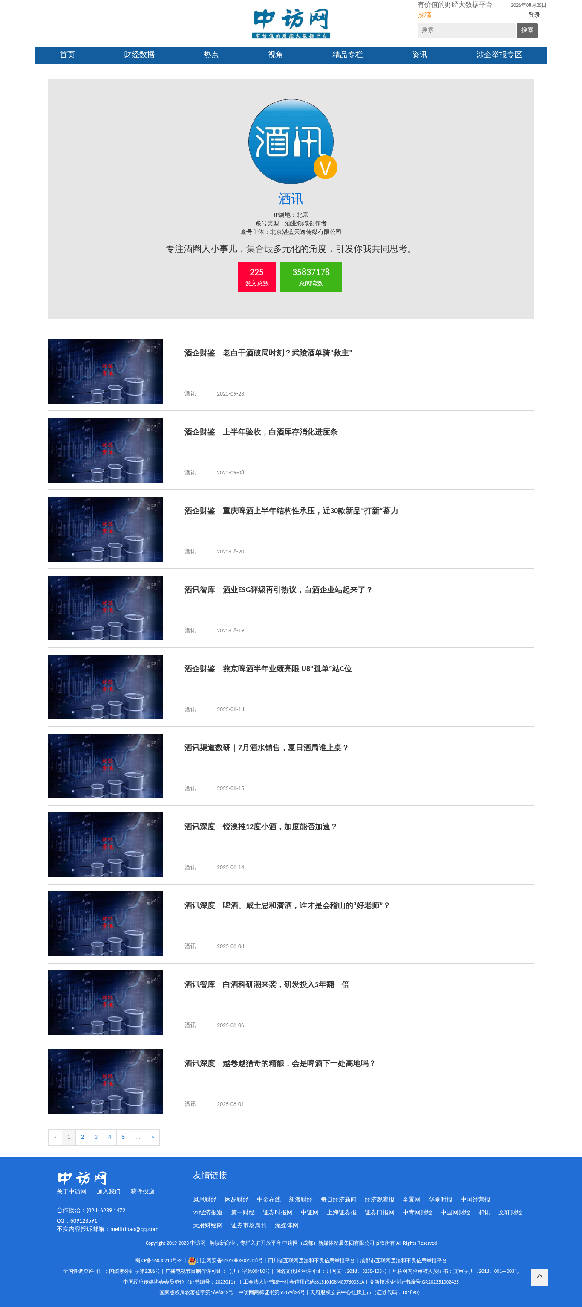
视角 (275, 55)
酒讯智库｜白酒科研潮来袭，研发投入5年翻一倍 (266, 985)
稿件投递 (143, 1192)
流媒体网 (287, 1226)
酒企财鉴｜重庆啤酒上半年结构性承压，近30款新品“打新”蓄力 (291, 511)
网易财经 (237, 1200)
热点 (211, 55)
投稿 (424, 15)
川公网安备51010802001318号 (229, 1260)
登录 (534, 15)
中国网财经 (455, 1213)
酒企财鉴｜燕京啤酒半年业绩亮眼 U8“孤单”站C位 (268, 669)
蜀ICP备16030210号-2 (159, 1260)
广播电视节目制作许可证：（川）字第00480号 (217, 1271)
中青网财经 (417, 1213)
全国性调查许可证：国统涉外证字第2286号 (111, 1271)
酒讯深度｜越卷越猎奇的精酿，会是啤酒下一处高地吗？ (280, 1064)
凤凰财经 (205, 1200)
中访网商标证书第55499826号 (272, 1292)
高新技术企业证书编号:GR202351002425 (414, 1282)
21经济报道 (208, 1213)
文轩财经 (510, 1213)
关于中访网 (71, 1192)
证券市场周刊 (249, 1226)
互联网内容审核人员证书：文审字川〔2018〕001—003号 (455, 1271)
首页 (67, 55)
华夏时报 (440, 1200)
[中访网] (291, 23)
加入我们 (109, 1192)
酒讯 (190, 394)
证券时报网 (278, 1213)
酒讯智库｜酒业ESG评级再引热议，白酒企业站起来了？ (278, 590)
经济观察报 (380, 1200)
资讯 (419, 55)
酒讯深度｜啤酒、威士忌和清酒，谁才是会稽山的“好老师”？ (287, 906)
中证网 (310, 1213)
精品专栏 (347, 55)
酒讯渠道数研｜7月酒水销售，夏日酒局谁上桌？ (266, 748)
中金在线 (269, 1200)
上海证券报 (342, 1213)
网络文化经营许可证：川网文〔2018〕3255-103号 (331, 1271)
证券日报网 (380, 1213)
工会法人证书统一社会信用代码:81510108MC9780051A (303, 1282)
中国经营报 (475, 1200)
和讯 (484, 1213)
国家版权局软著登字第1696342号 (196, 1292)
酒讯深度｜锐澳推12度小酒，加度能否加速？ (261, 827)
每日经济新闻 (339, 1200)
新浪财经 (301, 1200)
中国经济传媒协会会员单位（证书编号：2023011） (180, 1282)
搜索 (527, 30)
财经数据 (139, 55)
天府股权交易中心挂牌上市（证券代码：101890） (366, 1292)
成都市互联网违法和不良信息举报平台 (403, 1260)
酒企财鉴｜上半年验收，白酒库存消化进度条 (261, 432)
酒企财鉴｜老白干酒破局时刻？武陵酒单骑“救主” (268, 353)
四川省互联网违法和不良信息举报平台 (311, 1260)
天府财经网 (208, 1226)
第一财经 (243, 1213)
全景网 (412, 1200)
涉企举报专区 (499, 55)
